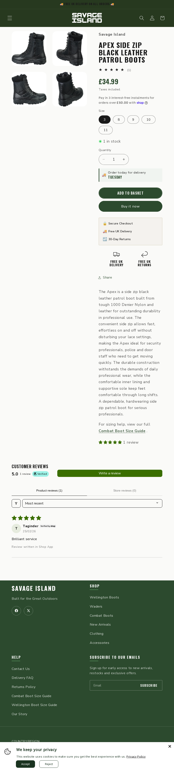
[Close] (170, 746)
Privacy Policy (136, 756)
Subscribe (148, 685)
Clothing (96, 633)
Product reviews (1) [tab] (49, 490)
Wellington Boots (104, 597)
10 (148, 119)
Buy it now (130, 206)
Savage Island (34, 588)
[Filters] (16, 503)
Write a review (110, 473)
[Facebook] (16, 610)
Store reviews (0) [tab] (124, 490)
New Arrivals (100, 624)
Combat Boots (101, 615)
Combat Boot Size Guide (32, 696)
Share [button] (107, 277)
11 (106, 130)
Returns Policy (23, 687)
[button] (10, 18)
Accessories (99, 642)
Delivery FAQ (23, 677)
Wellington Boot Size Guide (34, 705)
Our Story (19, 714)
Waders (96, 606)
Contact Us (21, 669)
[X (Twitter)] (28, 610)
